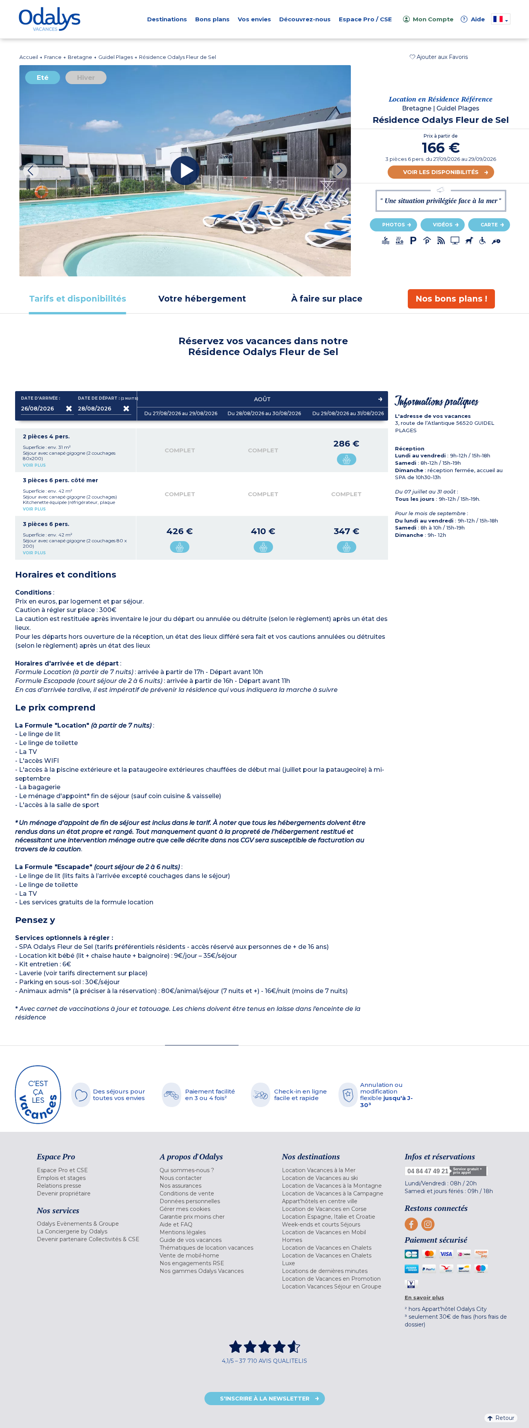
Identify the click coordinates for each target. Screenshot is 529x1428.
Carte (489, 225)
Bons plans (212, 19)
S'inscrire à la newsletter (264, 1398)
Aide (474, 19)
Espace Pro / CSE (365, 19)
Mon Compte (433, 19)
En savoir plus (424, 1297)
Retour (504, 1417)
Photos (393, 225)
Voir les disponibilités (441, 172)
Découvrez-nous (305, 19)
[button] (439, 56)
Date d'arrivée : (40, 398)
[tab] (77, 298)
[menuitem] (88, 1170)
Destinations (167, 19)
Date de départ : (104, 398)
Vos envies (254, 19)
